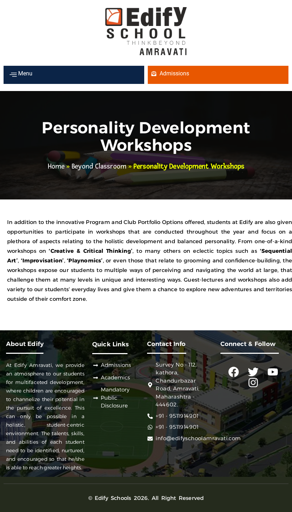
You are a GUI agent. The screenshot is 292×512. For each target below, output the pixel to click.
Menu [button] (24, 73)
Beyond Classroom (99, 166)
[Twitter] (253, 372)
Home (56, 166)
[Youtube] (272, 372)
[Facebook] (233, 372)
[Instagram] (253, 382)
